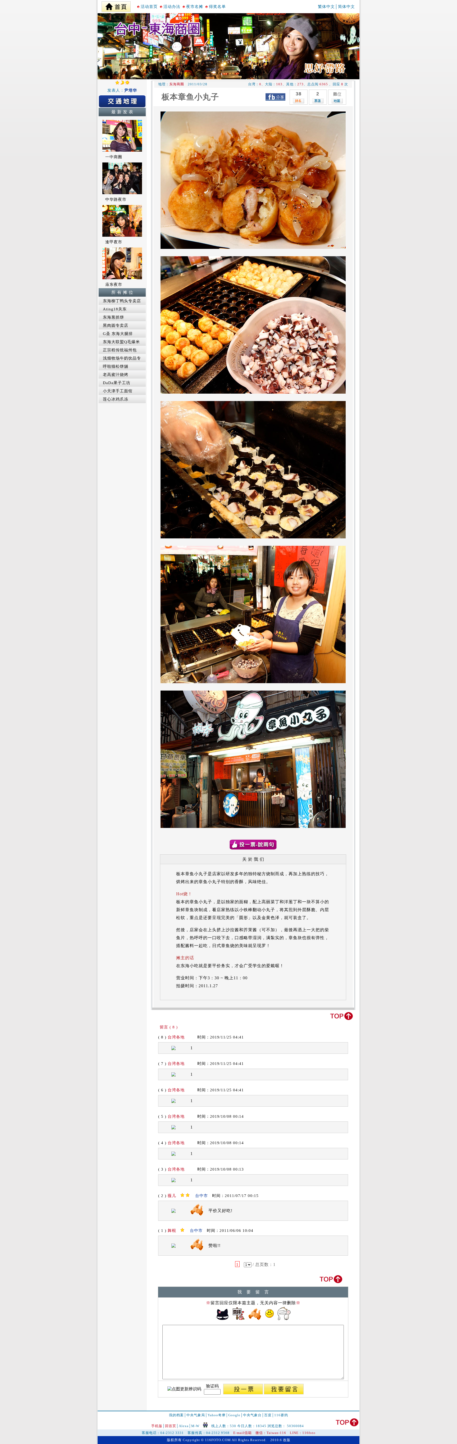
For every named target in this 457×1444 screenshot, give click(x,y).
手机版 (156, 1426)
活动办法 (171, 6)
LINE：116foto (303, 1433)
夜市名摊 (194, 6)
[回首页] (116, 5)
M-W (195, 1426)
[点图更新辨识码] (184, 1389)
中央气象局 (195, 1415)
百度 (268, 1415)
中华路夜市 (115, 199)
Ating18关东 (115, 309)
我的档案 (176, 1415)
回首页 (170, 1426)
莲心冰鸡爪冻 (115, 399)
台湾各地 (176, 1037)
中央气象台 (252, 1415)
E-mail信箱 (242, 1433)
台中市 (201, 1196)
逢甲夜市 (113, 242)
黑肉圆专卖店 (115, 325)
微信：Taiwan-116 (270, 1433)
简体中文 (346, 6)
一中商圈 (113, 157)
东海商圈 (176, 84)
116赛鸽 (281, 1415)
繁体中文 (326, 6)
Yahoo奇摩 (217, 1415)
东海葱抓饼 (113, 317)
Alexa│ (185, 1426)
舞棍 (172, 1230)
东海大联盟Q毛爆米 (121, 342)
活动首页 (149, 6)
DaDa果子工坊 (116, 383)
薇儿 (172, 1196)
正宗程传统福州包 (120, 350)
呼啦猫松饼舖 (115, 366)
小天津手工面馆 (117, 391)
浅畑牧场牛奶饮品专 (122, 358)
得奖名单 (217, 6)
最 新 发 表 (122, 112)
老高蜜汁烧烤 (115, 374)
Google (234, 1415)
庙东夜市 (113, 284)
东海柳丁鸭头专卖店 (122, 301)
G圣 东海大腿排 (118, 334)
